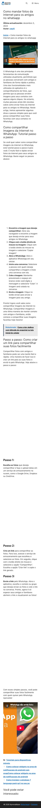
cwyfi (12, 29)
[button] (27, 3)
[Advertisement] (20, 183)
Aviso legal (25, 804)
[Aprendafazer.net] (6, 3)
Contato (34, 804)
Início (5, 35)
